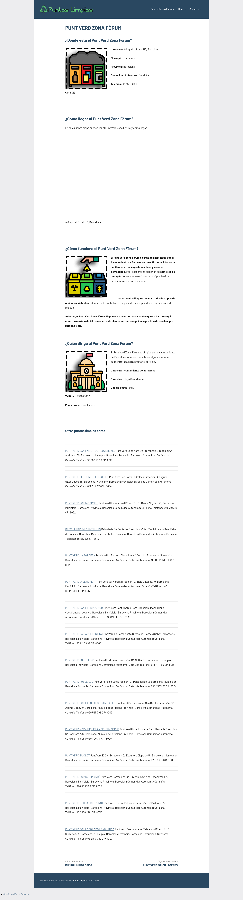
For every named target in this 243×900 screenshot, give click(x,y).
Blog (180, 9)
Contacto (194, 9)
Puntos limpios (79, 880)
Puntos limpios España (162, 9)
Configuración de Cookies (16, 894)
